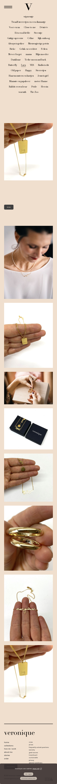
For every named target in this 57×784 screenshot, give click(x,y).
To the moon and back (35, 59)
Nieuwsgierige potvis (38, 43)
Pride (34, 86)
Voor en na (14, 27)
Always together (16, 43)
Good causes (33, 752)
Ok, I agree (28, 774)
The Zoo (34, 92)
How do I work (10, 749)
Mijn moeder (42, 54)
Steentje (38, 33)
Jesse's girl (43, 75)
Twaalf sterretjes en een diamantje (28, 22)
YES (32, 65)
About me (8, 752)
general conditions (35, 763)
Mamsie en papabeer (19, 81)
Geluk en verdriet (28, 49)
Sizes (31, 742)
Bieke (12, 49)
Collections (8, 746)
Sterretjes (41, 70)
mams (29, 54)
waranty (32, 750)
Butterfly (12, 65)
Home (6, 742)
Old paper (16, 70)
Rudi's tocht (43, 65)
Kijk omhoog (44, 38)
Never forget (15, 54)
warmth (22, 92)
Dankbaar (16, 59)
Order (9, 207)
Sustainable (33, 757)
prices (31, 744)
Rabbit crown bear (18, 86)
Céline (30, 38)
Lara (23, 65)
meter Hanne (41, 81)
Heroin (44, 86)
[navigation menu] (8, 7)
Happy (28, 70)
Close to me (30, 27)
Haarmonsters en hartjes (21, 75)
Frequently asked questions (39, 747)
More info (36, 769)
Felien (44, 49)
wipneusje (29, 16)
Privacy (31, 760)
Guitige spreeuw (15, 38)
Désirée (44, 27)
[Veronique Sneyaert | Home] (28, 7)
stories (7, 755)
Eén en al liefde (22, 33)
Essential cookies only (28, 778)
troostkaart (33, 755)
